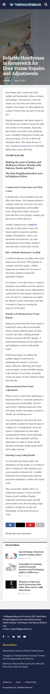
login (14, 533)
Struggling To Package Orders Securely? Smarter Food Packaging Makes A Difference (31, 568)
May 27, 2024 (20, 80)
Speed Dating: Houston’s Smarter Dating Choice (31, 553)
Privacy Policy (30, 682)
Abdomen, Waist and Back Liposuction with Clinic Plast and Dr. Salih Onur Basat (31, 586)
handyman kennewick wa (22, 145)
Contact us (7, 682)
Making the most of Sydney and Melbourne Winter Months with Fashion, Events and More (23, 165)
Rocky (7, 80)
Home (18, 682)
